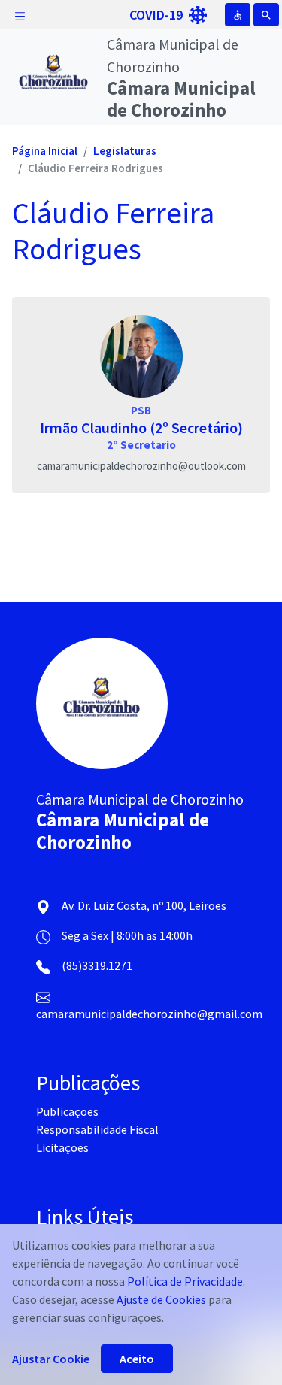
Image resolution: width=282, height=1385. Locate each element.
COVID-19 (157, 14)
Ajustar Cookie (50, 1358)
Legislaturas (124, 151)
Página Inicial (44, 151)
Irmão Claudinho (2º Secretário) (141, 427)
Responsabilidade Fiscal (97, 1129)
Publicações (67, 1111)
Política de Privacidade (185, 1281)
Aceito (137, 1358)
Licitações (62, 1147)
